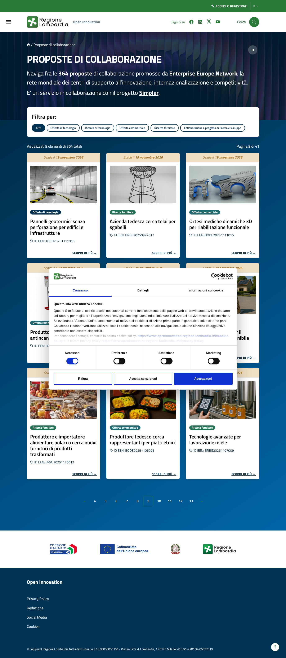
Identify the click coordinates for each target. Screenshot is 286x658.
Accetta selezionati (143, 378)
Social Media (37, 617)
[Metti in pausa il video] (252, 50)
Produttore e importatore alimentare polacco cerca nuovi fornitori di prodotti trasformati (63, 445)
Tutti (38, 128)
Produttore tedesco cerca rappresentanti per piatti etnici (142, 439)
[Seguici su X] (208, 22)
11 (170, 500)
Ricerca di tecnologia (97, 128)
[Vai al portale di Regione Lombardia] (50, 22)
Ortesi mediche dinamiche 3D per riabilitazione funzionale (220, 224)
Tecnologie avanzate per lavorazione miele (215, 439)
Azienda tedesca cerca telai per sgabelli (143, 224)
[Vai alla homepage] (28, 45)
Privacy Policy (38, 599)
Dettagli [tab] (143, 290)
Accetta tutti (203, 378)
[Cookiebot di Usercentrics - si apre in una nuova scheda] (214, 276)
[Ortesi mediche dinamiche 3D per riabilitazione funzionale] (222, 184)
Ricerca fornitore (164, 128)
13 (191, 500)
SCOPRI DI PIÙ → (84, 253)
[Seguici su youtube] (217, 22)
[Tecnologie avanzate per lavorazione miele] (222, 400)
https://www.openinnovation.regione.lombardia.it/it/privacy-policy (153, 341)
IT (254, 6)
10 (159, 500)
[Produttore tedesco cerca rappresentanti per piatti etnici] (143, 400)
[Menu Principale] (8, 22)
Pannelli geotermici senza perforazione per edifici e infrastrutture (57, 227)
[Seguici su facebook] (191, 22)
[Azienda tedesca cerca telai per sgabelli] (143, 184)
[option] (63, 205)
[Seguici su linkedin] (200, 22)
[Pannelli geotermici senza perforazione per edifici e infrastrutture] (63, 184)
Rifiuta (83, 378)
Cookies (33, 626)
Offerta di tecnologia (63, 128)
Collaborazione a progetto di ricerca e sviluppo (212, 128)
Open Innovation (86, 22)
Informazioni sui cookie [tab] (205, 290)
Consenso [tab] (80, 290)
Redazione (35, 608)
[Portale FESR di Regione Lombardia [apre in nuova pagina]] (63, 549)
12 (180, 500)
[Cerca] (254, 22)
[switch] (119, 361)
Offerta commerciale (132, 128)
